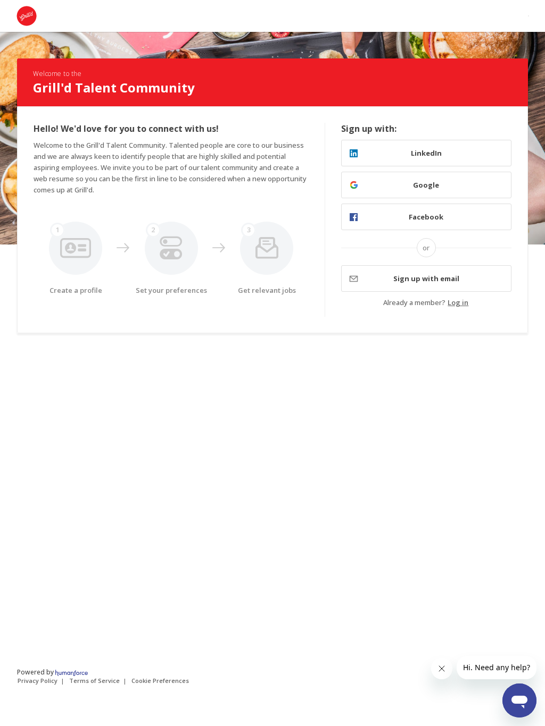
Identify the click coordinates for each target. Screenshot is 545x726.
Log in (458, 302)
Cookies (160, 681)
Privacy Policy (37, 681)
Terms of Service (94, 681)
